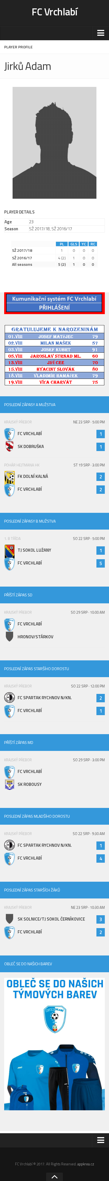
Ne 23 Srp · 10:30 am (88, 907)
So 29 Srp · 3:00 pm (89, 760)
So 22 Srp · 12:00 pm (88, 686)
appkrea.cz (85, 1164)
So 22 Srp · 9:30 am (89, 833)
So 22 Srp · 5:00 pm (89, 538)
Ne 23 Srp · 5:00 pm (89, 422)
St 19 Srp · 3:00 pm (89, 465)
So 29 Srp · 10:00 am (88, 612)
